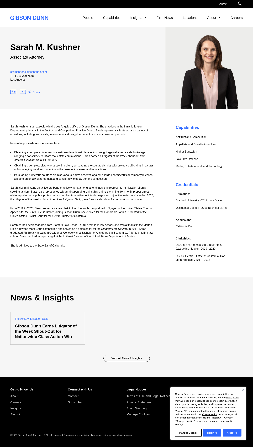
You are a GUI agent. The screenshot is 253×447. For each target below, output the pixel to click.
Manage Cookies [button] (138, 414)
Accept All (232, 432)
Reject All (212, 432)
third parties (232, 397)
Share (36, 92)
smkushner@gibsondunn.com (28, 71)
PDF (23, 92)
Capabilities (111, 18)
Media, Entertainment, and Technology (199, 166)
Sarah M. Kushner (45, 47)
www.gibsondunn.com (122, 435)
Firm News (164, 18)
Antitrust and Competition (191, 137)
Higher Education (186, 151)
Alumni (15, 414)
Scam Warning (136, 408)
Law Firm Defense (187, 159)
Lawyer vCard (13, 92)
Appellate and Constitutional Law (196, 144)
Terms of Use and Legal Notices (148, 396)
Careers (236, 18)
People (88, 18)
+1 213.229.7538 (23, 75)
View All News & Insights (126, 358)
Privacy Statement (139, 402)
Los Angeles (17, 79)
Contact (222, 4)
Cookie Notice (209, 414)
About (211, 18)
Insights (136, 18)
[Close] (243, 390)
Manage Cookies (188, 432)
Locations (190, 18)
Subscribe (75, 402)
